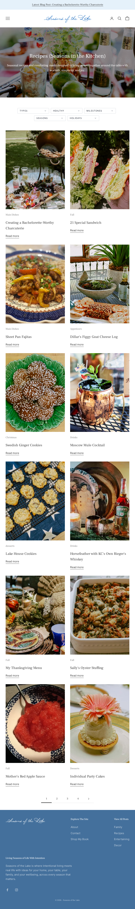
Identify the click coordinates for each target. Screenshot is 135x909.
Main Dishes (12, 214)
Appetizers (76, 329)
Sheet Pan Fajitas (19, 337)
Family (118, 827)
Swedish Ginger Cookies (24, 445)
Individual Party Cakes (87, 776)
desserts (10, 546)
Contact (75, 833)
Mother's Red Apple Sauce (25, 776)
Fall (72, 214)
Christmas (11, 437)
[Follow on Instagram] (16, 890)
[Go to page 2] (88, 799)
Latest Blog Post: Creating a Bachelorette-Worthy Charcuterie (67, 4)
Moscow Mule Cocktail (87, 445)
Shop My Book (80, 839)
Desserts (74, 768)
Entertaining (121, 839)
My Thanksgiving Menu (24, 668)
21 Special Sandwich (85, 222)
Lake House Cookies (21, 553)
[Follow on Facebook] (7, 890)
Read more (12, 236)
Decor (118, 845)
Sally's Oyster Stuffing (86, 668)
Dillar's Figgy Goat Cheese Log (94, 337)
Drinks (73, 437)
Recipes (119, 833)
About (74, 827)
